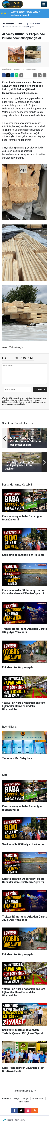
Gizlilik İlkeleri (38, 1098)
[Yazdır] (21, 75)
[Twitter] (8, 75)
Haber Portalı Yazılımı (16, 1120)
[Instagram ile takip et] (27, 1110)
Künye (16, 1098)
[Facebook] (4, 75)
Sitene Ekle (24, 1102)
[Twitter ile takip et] (21, 1110)
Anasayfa (9, 24)
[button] (35, 75)
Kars (20, 24)
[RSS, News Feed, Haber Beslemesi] (34, 1110)
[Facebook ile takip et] (14, 1110)
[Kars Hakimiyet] (12, 4)
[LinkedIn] (12, 75)
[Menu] (44, 4)
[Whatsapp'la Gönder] (16, 75)
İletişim (26, 1098)
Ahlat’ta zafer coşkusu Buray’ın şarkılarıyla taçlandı (25, 13)
